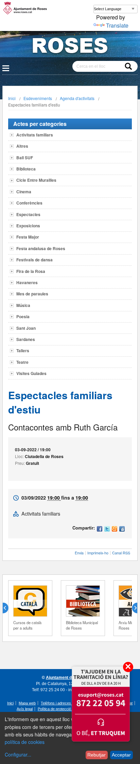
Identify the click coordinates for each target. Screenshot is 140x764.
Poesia (23, 316)
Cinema (23, 192)
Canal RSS (121, 552)
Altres (22, 146)
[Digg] (122, 529)
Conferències (29, 203)
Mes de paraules (32, 294)
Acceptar (121, 755)
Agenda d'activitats (77, 98)
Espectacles (28, 214)
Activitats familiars (34, 135)
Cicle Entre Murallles (36, 180)
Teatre (22, 362)
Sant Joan (26, 328)
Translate (117, 25)
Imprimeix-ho (97, 552)
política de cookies (25, 741)
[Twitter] (107, 529)
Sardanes (25, 339)
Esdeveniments (37, 98)
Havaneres (27, 282)
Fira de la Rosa (30, 271)
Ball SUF (24, 158)
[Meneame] (114, 529)
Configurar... (18, 754)
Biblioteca (26, 169)
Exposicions (28, 226)
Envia (79, 552)
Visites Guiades (31, 373)
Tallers (22, 350)
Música (23, 305)
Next (131, 608)
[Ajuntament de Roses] (70, 46)
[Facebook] (99, 529)
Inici (12, 98)
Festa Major (27, 237)
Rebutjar (96, 755)
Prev (8, 608)
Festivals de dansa (34, 260)
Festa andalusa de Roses (40, 248)
